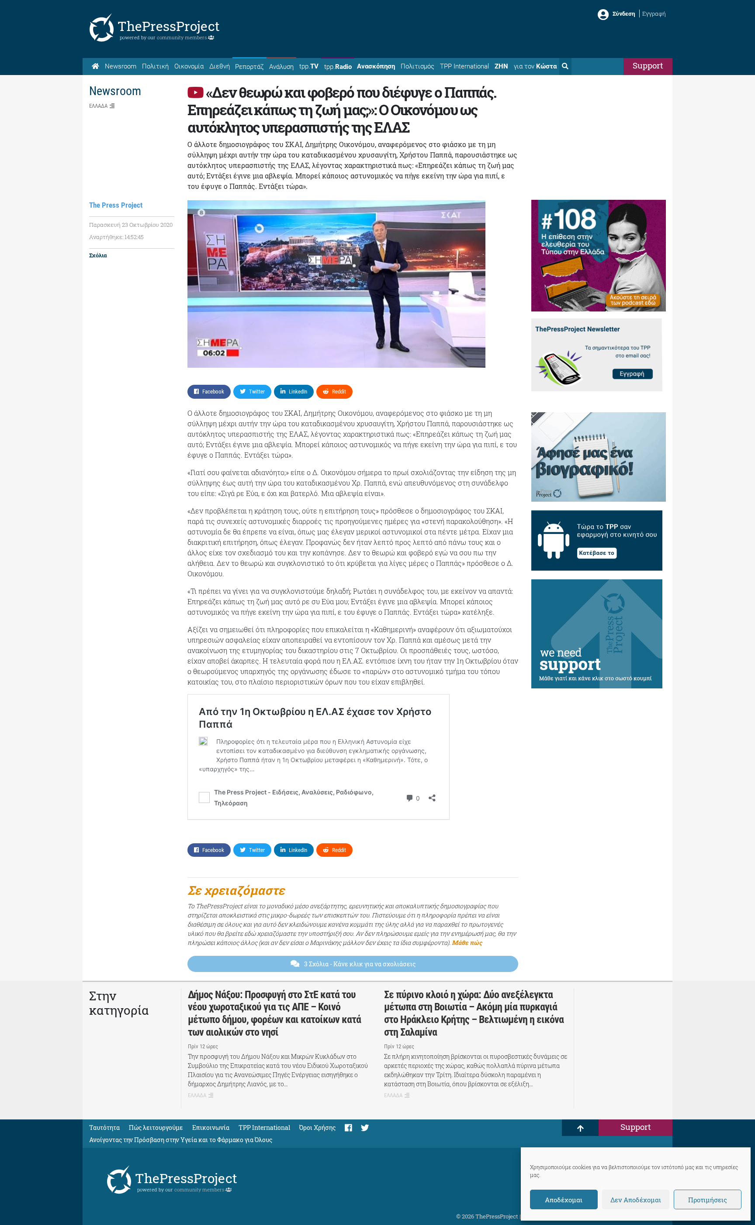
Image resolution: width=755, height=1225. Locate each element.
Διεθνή (219, 66)
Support (648, 65)
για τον (535, 66)
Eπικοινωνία (210, 1127)
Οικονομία (189, 66)
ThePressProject (169, 25)
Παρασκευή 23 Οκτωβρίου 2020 (131, 225)
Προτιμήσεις (707, 1199)
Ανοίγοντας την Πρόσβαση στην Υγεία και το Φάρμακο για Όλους (180, 1140)
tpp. (309, 66)
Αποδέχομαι (563, 1199)
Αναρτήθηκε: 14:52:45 (116, 237)
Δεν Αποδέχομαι (635, 1199)
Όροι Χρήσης (317, 1127)
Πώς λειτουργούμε (156, 1127)
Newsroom (120, 66)
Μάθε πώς (467, 942)
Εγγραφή (654, 13)
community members (182, 37)
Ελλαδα (98, 106)
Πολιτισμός (417, 66)
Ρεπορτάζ (249, 67)
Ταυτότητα (104, 1127)
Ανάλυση (281, 67)
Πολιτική (155, 66)
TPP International (464, 66)
